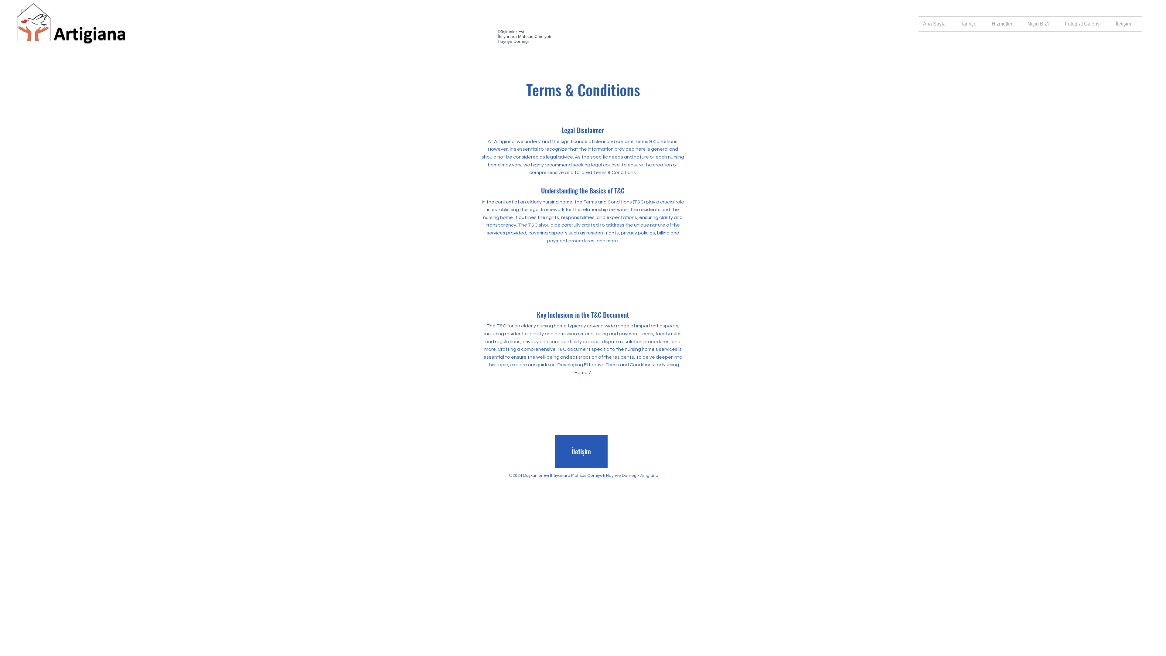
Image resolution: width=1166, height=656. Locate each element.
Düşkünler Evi (511, 31)
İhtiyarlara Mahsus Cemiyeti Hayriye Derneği (524, 39)
